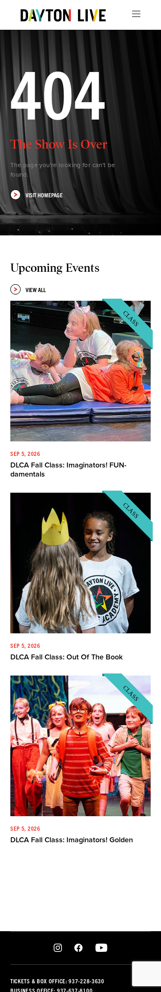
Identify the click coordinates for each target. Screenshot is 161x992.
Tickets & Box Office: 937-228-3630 (57, 981)
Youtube (101, 948)
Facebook (78, 948)
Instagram (58, 948)
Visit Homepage (44, 195)
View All (36, 289)
